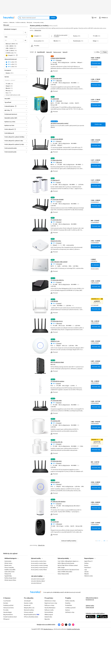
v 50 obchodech (95, 524)
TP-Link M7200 (55, 522)
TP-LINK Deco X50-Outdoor (58, 501)
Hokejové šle (7, 574)
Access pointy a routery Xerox (38, 561)
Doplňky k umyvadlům (9, 570)
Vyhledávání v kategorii (10, 29)
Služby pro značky (49, 610)
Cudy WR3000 (54, 301)
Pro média (5, 610)
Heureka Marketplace (50, 608)
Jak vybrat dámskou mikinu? (38, 581)
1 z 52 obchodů (94, 446)
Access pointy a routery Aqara (38, 563)
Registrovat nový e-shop (51, 603)
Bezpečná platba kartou (30, 614)
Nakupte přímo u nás (29, 608)
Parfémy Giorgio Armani (10, 578)
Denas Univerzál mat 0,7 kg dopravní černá (68, 570)
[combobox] (34, 17)
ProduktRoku (68, 605)
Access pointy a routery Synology (39, 565)
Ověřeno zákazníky (70, 601)
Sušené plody (7, 561)
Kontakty (5, 603)
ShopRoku (67, 603)
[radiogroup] (15, 64)
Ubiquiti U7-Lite (55, 341)
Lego (85, 570)
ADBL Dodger (61, 567)
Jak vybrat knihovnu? (36, 583)
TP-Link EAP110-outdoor (57, 381)
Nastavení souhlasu (29, 610)
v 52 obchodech (95, 202)
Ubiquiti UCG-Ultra (56, 241)
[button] (13, 32)
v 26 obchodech (95, 142)
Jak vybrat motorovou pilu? (38, 579)
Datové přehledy (49, 612)
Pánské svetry (8, 565)
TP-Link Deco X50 (55, 421)
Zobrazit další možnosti (11, 95)
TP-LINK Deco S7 (55, 180)
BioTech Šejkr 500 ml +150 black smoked (68, 565)
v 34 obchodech (95, 383)
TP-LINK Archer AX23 (56, 160)
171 (104, 541)
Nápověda (47, 619)
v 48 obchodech (95, 283)
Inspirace (67, 610)
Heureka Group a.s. (48, 629)
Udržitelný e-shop (69, 612)
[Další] (107, 541)
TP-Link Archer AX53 (56, 78)
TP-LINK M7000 (55, 99)
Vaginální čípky (8, 576)
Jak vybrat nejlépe (37, 576)
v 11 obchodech (95, 222)
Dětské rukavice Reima (10, 580)
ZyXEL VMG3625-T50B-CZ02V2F (59, 262)
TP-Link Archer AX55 (56, 400)
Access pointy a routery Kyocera (39, 567)
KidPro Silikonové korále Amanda (66, 563)
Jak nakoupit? (27, 601)
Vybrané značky (36, 558)
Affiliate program (49, 614)
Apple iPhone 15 (88, 561)
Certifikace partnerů (70, 608)
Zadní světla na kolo (9, 572)
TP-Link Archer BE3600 (57, 139)
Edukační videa (48, 617)
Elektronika (11, 22)
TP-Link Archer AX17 (56, 220)
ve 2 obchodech (95, 363)
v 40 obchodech (95, 423)
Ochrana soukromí (28, 612)
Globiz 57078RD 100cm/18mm (65, 572)
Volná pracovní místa (8, 608)
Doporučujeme (89, 558)
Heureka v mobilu (28, 603)
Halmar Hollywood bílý (63, 574)
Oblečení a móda (88, 576)
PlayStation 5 (87, 567)
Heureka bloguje (7, 612)
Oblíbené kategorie (10, 558)
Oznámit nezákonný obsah (10, 617)
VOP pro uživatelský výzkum (31, 617)
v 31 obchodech (95, 242)
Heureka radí (27, 605)
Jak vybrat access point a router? (60, 123)
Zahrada (86, 572)
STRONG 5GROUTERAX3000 (58, 58)
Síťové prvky (29, 22)
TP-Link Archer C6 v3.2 (57, 321)
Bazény (86, 565)
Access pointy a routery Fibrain (39, 570)
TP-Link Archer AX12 (56, 461)
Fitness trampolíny (9, 567)
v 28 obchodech (95, 504)
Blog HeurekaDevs (8, 614)
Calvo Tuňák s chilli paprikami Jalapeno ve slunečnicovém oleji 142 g (69, 561)
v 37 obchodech (95, 343)
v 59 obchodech (95, 162)
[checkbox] (4, 44)
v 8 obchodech (94, 59)
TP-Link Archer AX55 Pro (57, 280)
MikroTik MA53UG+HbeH (57, 362)
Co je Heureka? (7, 601)
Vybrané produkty (63, 558)
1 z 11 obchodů (94, 305)
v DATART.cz (94, 261)
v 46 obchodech (95, 81)
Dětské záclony (8, 563)
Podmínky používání (8, 605)
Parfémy (86, 563)
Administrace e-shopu (50, 601)
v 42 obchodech (95, 182)
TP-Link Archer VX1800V (57, 199)
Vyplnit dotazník (90, 607)
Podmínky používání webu (73, 629)
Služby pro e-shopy (49, 605)
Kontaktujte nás (90, 600)
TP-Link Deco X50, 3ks (56, 442)
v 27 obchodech (95, 101)
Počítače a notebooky (21, 22)
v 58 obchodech (95, 323)
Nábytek (86, 574)
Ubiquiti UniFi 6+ (55, 482)
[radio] (4, 62)
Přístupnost (6, 619)
